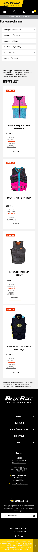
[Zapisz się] (34, 515)
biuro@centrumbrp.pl (20, 484)
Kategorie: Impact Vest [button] (12, 30)
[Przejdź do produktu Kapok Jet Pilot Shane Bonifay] (19, 252)
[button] (5, 11)
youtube (22, 536)
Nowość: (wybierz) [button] (11, 58)
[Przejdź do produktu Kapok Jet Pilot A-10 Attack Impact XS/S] (19, 327)
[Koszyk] (33, 11)
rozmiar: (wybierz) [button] (11, 41)
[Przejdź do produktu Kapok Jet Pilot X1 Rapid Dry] (19, 179)
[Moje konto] (23, 11)
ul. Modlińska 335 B (19, 460)
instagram (18, 536)
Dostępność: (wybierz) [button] (12, 47)
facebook (15, 536)
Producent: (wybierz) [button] (12, 35)
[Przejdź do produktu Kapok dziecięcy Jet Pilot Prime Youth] (19, 107)
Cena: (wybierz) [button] (10, 52)
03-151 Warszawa (19, 463)
